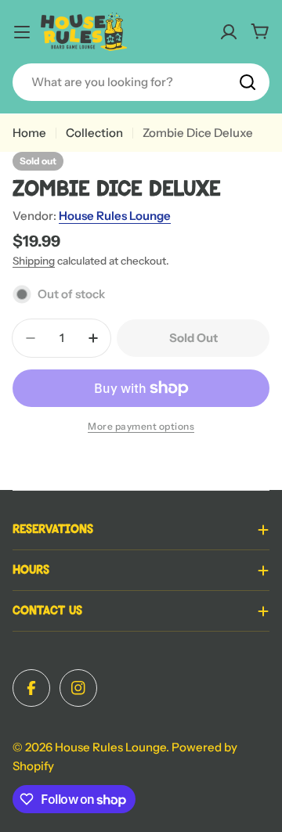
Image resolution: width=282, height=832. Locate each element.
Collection (94, 132)
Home (29, 132)
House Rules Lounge (115, 215)
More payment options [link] (141, 426)
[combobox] (141, 82)
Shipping (34, 260)
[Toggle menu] (22, 32)
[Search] (247, 82)
